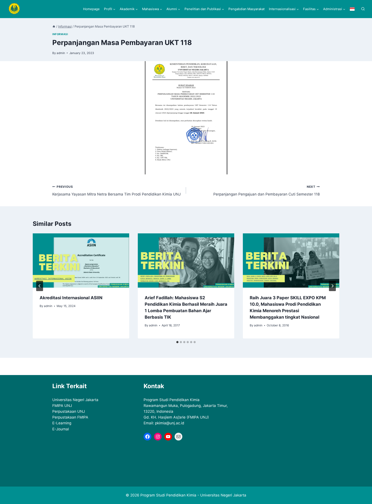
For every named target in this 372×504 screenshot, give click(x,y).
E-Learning (61, 423)
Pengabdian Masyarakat (246, 9)
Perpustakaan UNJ (68, 411)
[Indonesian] (352, 9)
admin (61, 53)
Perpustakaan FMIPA (70, 417)
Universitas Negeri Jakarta (75, 400)
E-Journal (60, 429)
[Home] (53, 26)
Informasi (60, 34)
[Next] (332, 286)
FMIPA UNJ (62, 405)
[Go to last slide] (39, 286)
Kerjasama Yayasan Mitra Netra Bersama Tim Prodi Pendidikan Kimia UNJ (116, 190)
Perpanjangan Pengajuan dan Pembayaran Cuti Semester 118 (266, 190)
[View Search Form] (363, 9)
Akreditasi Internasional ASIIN (71, 297)
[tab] (177, 342)
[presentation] (81, 260)
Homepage (91, 9)
